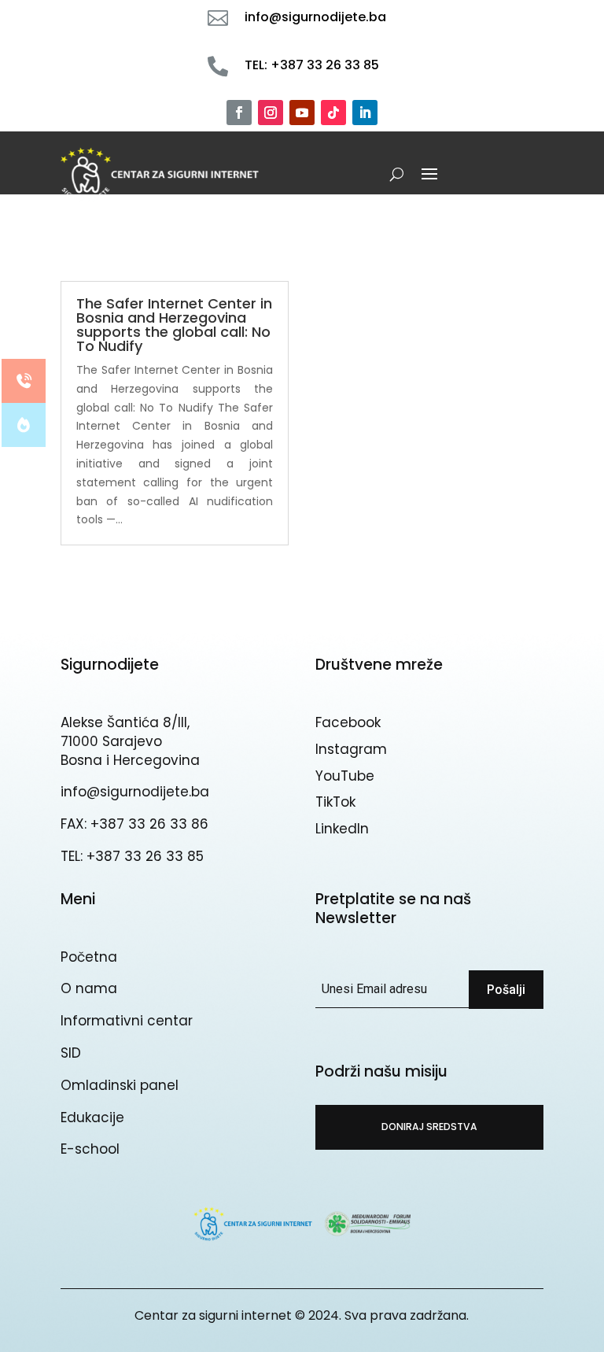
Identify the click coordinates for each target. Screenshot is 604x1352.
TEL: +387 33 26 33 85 (132, 856)
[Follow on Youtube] (302, 112)
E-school (90, 1149)
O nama (89, 988)
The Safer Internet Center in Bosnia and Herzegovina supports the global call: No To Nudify (174, 325)
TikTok (335, 801)
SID (71, 1053)
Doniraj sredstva (429, 1126)
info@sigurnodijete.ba (135, 791)
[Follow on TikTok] (333, 112)
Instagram (351, 749)
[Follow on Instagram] (270, 112)
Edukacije (92, 1117)
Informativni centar (127, 1020)
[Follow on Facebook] (239, 112)
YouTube (344, 776)
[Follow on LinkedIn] (365, 112)
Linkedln (342, 828)
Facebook (348, 722)
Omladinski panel (120, 1085)
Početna (89, 957)
